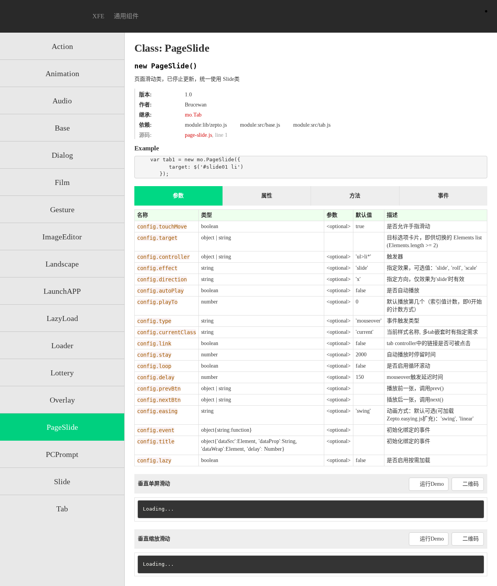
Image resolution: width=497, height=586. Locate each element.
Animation (62, 73)
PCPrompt (62, 454)
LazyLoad (62, 318)
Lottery (62, 372)
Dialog (62, 155)
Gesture (62, 209)
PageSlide (62, 427)
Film (62, 182)
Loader (62, 345)
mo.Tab (193, 115)
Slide (62, 481)
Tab (62, 508)
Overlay (62, 400)
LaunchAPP (62, 291)
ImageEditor (62, 236)
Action (62, 46)
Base (62, 128)
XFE (98, 16)
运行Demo (431, 484)
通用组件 (126, 16)
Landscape (62, 264)
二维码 (470, 484)
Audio (62, 100)
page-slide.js (198, 135)
